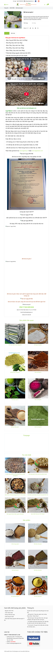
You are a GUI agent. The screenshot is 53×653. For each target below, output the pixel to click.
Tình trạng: (26, 23)
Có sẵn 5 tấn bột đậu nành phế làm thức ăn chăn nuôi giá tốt (15, 475)
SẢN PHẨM (12, 7)
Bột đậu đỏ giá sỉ (15, 570)
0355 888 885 (20, 1)
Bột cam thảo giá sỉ (15, 427)
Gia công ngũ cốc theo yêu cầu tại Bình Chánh (38, 474)
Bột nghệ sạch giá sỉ (15, 596)
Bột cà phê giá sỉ (38, 372)
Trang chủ (6, 7)
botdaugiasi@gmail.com (29, 1)
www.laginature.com (37, 150)
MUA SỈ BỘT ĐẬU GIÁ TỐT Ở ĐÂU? (38, 514)
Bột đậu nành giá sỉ (38, 543)
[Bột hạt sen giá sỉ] (26, 4)
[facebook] (35, 1)
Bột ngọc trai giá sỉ (38, 344)
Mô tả (7, 33)
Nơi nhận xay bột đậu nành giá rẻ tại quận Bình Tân (38, 494)
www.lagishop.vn (24, 150)
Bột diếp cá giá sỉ (15, 399)
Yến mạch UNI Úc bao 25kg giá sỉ (15, 344)
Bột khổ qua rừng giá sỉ (15, 372)
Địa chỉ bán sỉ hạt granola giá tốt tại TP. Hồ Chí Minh (15, 494)
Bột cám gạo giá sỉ (15, 543)
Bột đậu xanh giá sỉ (38, 570)
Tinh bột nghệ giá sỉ (38, 596)
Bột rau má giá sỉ (38, 427)
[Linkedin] (33, 28)
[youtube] (38, 1)
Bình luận (13, 33)
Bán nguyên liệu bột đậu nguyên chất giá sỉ (15, 514)
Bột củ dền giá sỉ (38, 399)
